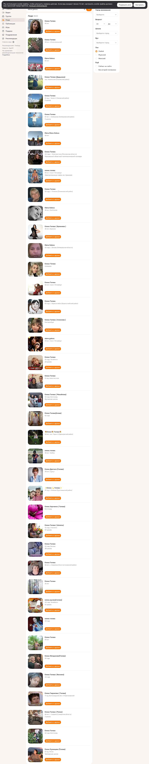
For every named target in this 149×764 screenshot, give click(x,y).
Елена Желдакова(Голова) (55, 656)
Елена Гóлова (50, 264)
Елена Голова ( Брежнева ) (55, 226)
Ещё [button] (10, 48)
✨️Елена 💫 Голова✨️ (53, 488)
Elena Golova (50, 58)
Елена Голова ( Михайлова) (55, 394)
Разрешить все (125, 5)
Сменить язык (7, 42)
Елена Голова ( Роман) (54, 712)
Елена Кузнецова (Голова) (55, 749)
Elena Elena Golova (52, 133)
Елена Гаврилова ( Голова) (55, 693)
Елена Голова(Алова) (53, 413)
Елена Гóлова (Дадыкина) (55, 77)
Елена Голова (50, 21)
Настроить (139, 5)
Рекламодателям (8, 46)
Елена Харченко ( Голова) (55, 506)
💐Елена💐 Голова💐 (53, 432)
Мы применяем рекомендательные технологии (12, 53)
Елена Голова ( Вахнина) (54, 675)
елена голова (50, 170)
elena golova (49, 338)
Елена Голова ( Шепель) (54, 525)
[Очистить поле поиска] (84, 9)
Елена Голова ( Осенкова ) (55, 320)
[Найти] (89, 9)
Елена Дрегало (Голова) (54, 469)
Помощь (17, 46)
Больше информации (38, 6)
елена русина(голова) (53, 600)
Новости (5, 48)
